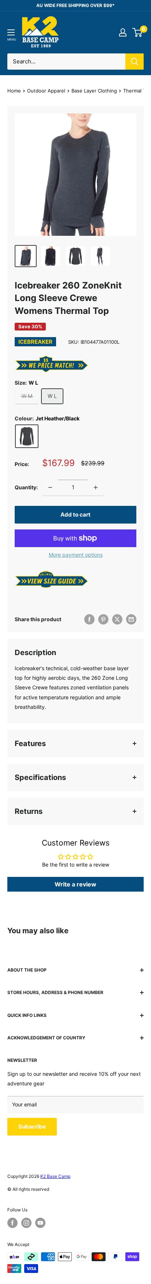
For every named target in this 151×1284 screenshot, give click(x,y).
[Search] (134, 61)
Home (14, 91)
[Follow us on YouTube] (40, 1223)
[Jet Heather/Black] (26, 436)
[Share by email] (131, 619)
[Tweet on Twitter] (117, 619)
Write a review (75, 884)
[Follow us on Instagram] (26, 1223)
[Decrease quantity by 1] (50, 487)
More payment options (76, 555)
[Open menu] (11, 32)
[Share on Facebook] (89, 619)
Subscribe (32, 1126)
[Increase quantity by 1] (95, 487)
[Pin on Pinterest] (103, 619)
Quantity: (26, 487)
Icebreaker (35, 341)
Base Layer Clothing (94, 91)
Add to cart (75, 514)
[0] (137, 32)
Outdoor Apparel (46, 91)
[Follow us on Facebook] (12, 1223)
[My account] (122, 32)
